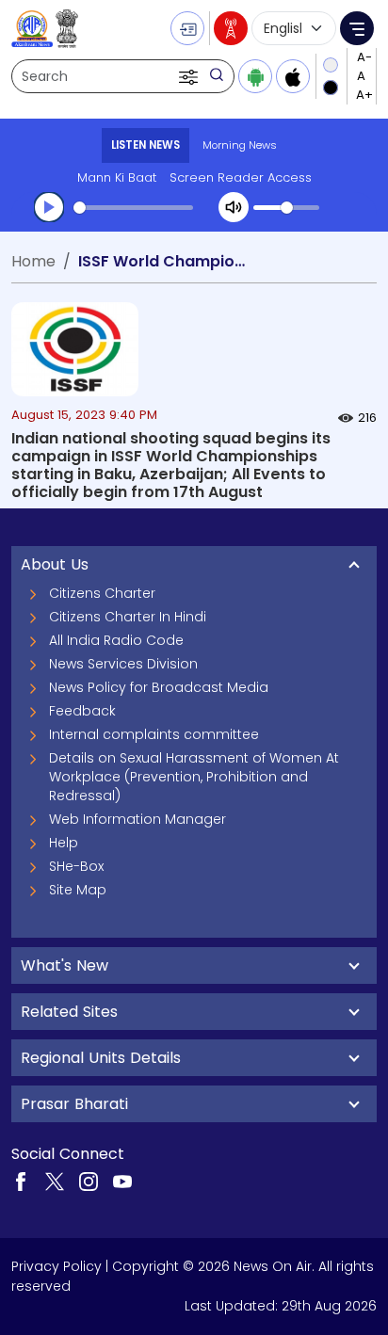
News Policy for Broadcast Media (158, 687)
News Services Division (123, 663)
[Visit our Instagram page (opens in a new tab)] (88, 1179)
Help (63, 842)
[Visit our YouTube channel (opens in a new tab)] (122, 1179)
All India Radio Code (116, 640)
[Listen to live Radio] (231, 28)
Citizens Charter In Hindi (127, 616)
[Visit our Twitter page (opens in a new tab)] (54, 1179)
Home (33, 261)
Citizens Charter (102, 593)
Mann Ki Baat (116, 177)
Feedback (82, 710)
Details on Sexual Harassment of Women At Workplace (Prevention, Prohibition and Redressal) (194, 776)
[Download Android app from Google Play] (255, 76)
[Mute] (233, 207)
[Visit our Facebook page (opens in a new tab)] (20, 1179)
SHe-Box (76, 866)
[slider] (133, 208)
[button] (190, 76)
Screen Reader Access (241, 177)
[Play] (49, 207)
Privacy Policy (56, 1266)
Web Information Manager (137, 819)
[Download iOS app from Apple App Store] (293, 76)
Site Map (77, 889)
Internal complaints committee (154, 734)
